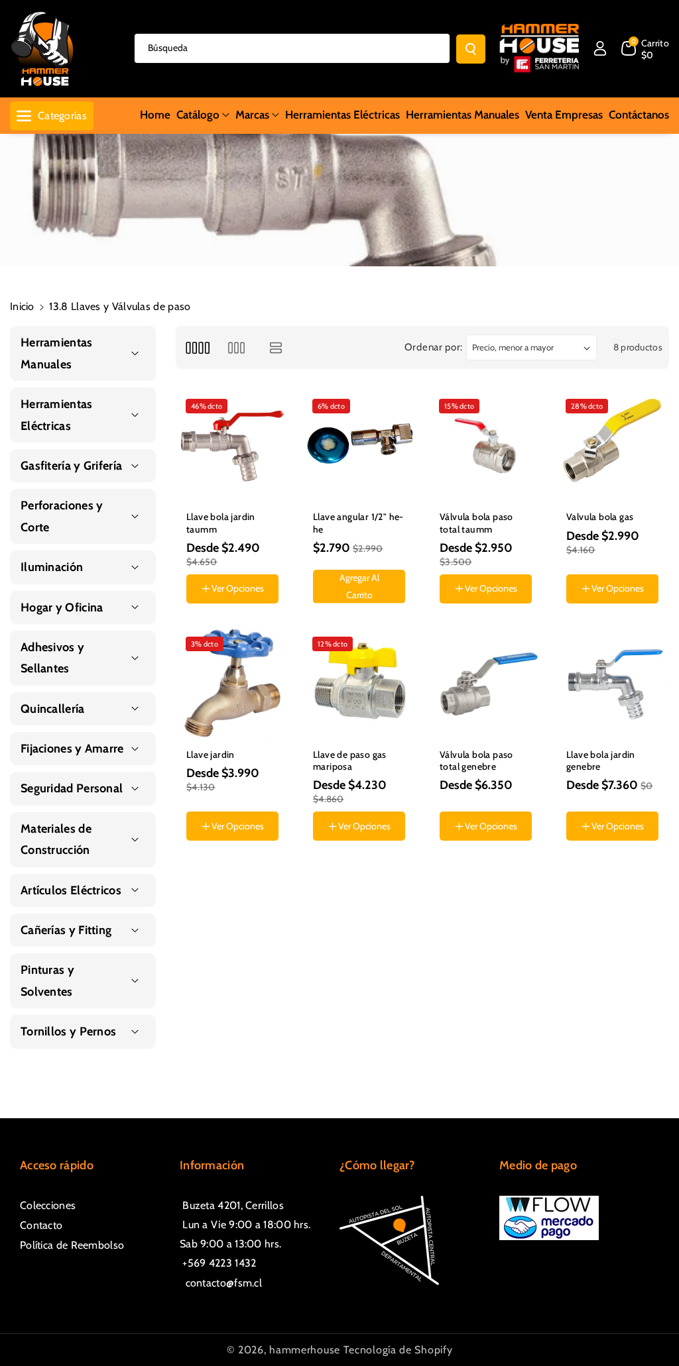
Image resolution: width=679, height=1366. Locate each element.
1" (489, 615)
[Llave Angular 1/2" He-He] (359, 445)
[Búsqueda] (470, 49)
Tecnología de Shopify (398, 1349)
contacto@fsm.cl (221, 1283)
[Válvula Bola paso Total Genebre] (485, 683)
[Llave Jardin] (232, 683)
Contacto (41, 1225)
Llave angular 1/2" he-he (358, 523)
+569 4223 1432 (218, 1263)
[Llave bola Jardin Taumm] (232, 445)
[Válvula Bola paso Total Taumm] (485, 445)
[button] (645, 48)
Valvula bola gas (599, 517)
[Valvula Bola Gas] (612, 445)
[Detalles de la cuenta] (600, 48)
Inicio (22, 306)
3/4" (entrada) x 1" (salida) (611, 868)
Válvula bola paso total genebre (476, 760)
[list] (276, 347)
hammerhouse (304, 1349)
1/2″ (620, 615)
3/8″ (584, 615)
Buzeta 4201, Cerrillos (232, 1205)
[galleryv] (236, 347)
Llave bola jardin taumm (220, 523)
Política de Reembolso (72, 1245)
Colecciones (48, 1205)
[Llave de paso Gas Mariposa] (359, 683)
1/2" (202, 874)
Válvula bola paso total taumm (476, 523)
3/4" (456, 615)
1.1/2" (500, 874)
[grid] (197, 347)
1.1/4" (523, 615)
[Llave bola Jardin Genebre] (612, 683)
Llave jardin (210, 755)
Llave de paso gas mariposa (350, 760)
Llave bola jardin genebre (600, 760)
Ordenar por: (433, 347)
